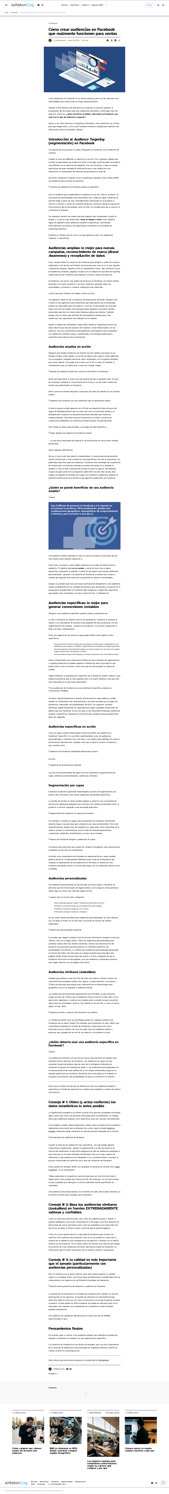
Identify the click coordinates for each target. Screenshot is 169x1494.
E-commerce (14, 12)
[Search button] (163, 5)
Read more (52, 1373)
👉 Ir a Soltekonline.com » (57, 1484)
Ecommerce (55, 1482)
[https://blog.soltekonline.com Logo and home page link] (22, 5)
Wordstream (103, 1360)
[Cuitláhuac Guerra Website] (70, 1369)
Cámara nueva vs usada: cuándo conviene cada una (139, 1449)
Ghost (43, 1490)
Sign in (149, 5)
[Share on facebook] (107, 40)
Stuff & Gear (44, 1482)
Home (6, 12)
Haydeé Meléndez (95, 1413)
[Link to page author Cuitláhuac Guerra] (50, 1369)
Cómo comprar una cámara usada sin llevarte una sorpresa (26, 1450)
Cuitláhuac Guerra (60, 40)
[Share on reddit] (115, 40)
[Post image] (28, 1430)
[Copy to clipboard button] (119, 40)
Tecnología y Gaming (112, 1413)
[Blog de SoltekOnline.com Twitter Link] (42, 5)
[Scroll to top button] (163, 1483)
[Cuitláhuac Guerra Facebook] (67, 1369)
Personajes (41, 1484)
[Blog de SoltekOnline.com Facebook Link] (38, 5)
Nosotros (34, 1482)
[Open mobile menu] (6, 5)
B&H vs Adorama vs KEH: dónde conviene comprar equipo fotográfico (63, 1450)
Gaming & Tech (80, 1482)
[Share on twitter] (111, 40)
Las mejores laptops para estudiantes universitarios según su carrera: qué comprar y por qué (102, 1465)
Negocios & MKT (67, 1482)
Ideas (33, 1484)
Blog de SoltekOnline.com (55, 1490)
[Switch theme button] (158, 5)
